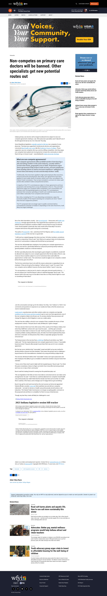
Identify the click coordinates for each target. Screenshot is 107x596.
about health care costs (28, 148)
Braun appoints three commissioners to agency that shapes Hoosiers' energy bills (85, 115)
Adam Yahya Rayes (16, 82)
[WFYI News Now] (86, 63)
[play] (10, 10)
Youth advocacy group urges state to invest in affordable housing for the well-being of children (86, 98)
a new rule (32, 386)
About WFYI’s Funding (83, 576)
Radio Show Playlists (63, 582)
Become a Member (44, 579)
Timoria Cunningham (35, 535)
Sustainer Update (84, 3)
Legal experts (19, 312)
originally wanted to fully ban (40, 144)
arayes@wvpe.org (55, 462)
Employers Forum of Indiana (48, 148)
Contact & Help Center (45, 576)
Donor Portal (42, 582)
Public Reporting (62, 586)
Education (33, 525)
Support (43, 15)
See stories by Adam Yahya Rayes (20, 482)
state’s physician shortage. (51, 154)
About (50, 15)
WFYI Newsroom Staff (64, 576)
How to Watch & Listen (64, 579)
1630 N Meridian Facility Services (85, 579)
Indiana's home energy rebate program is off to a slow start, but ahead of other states (86, 107)
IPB (39, 469)
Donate (95, 4)
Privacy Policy (17, 592)
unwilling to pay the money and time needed (27, 314)
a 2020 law (40, 340)
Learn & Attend (32, 15)
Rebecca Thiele (34, 514)
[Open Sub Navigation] (12, 15)
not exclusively (43, 220)
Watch (23, 15)
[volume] (14, 10)
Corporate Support (44, 586)
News (10, 15)
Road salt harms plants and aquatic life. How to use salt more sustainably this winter (85, 82)
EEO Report (80, 582)
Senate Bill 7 (26, 232)
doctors (45, 469)
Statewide (12, 55)
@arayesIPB (28, 464)
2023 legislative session (29, 469)
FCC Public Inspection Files (84, 586)
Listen (16, 15)
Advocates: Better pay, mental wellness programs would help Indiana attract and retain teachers (85, 90)
